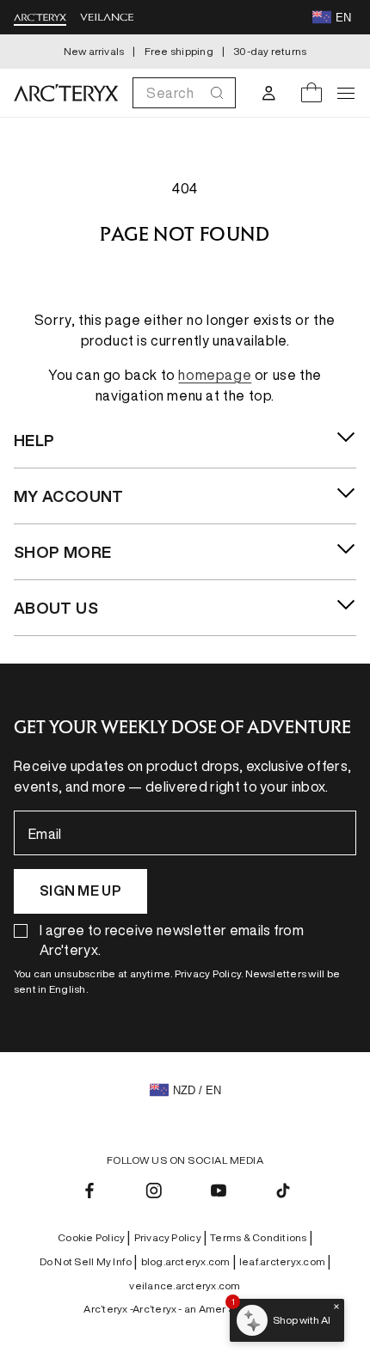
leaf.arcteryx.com (284, 1262)
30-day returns (269, 51)
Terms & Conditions (261, 1238)
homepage (214, 375)
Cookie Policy (94, 1238)
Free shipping (179, 51)
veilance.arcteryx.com (184, 1285)
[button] (184, 93)
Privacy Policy (170, 1238)
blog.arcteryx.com (188, 1262)
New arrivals (94, 51)
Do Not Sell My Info (89, 1262)
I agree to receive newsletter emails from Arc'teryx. (172, 940)
